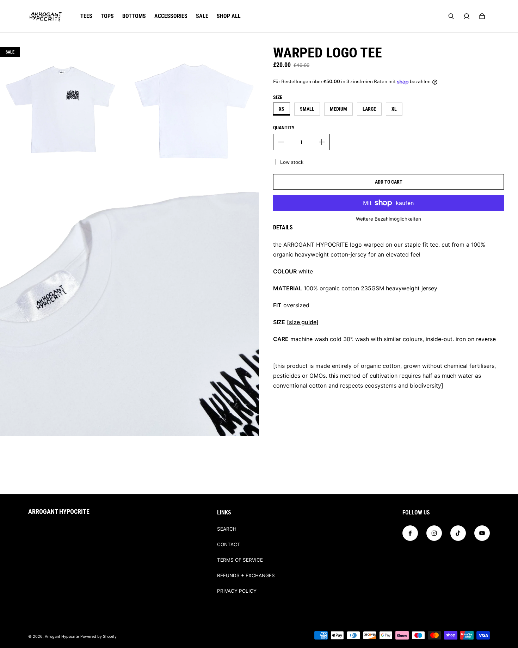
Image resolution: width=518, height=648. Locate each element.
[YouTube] (482, 533)
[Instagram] (434, 533)
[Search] (451, 16)
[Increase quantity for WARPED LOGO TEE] (321, 142)
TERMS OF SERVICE (240, 560)
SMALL (307, 109)
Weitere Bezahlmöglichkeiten (388, 219)
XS (281, 109)
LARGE (369, 109)
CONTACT (228, 544)
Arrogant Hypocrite (62, 636)
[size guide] (303, 322)
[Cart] (482, 16)
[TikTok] (458, 533)
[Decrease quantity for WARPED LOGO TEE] (281, 142)
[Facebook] (410, 533)
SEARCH (226, 529)
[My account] (466, 16)
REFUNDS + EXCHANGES (246, 575)
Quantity (284, 127)
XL (394, 109)
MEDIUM (338, 109)
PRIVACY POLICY (237, 591)
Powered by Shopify (98, 636)
